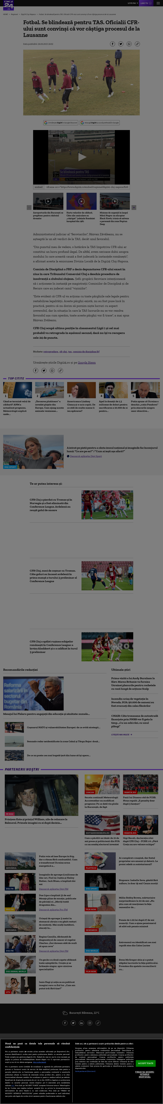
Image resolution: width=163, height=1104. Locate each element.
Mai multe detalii (39, 1062)
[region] (81, 1071)
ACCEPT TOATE (145, 1063)
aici (12, 1085)
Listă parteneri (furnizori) (85, 1071)
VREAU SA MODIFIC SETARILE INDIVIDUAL (144, 1074)
